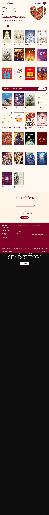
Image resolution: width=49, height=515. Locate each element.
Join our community (24, 217)
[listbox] (37, 26)
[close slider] (44, 3)
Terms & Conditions (44, 251)
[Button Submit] (44, 238)
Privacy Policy (28, 210)
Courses (5, 226)
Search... (34, 237)
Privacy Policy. (31, 213)
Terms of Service (33, 210)
